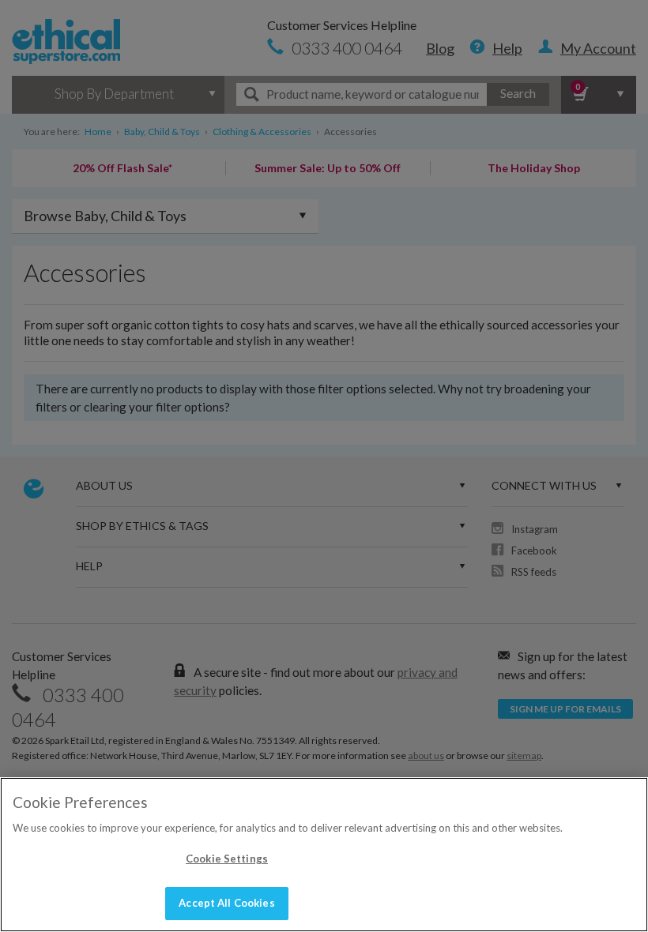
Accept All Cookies (226, 902)
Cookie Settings (227, 858)
